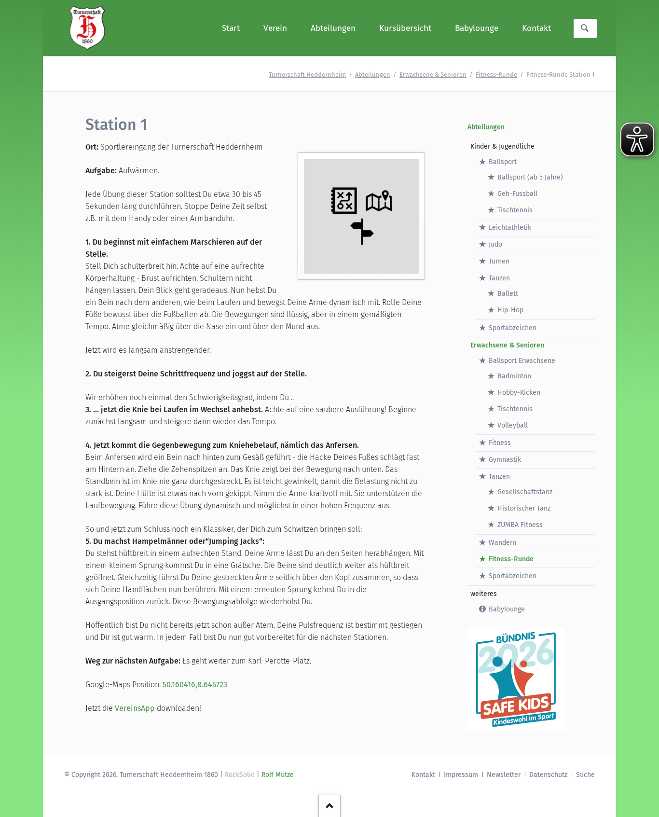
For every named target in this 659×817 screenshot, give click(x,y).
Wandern (502, 543)
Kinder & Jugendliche (502, 146)
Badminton (514, 376)
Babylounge (507, 609)
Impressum (461, 775)
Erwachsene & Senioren (433, 74)
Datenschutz (548, 775)
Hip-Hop (510, 310)
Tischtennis (515, 210)
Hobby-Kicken (518, 392)
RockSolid (240, 775)
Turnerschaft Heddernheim (307, 74)
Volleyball (512, 425)
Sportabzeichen (512, 328)
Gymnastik (505, 460)
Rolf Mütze (277, 775)
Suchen (585, 28)
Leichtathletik (510, 227)
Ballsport (503, 162)
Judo (495, 244)
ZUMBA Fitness (520, 525)
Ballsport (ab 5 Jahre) (530, 177)
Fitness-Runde (496, 74)
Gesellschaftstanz (524, 492)
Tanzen (499, 278)
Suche (585, 775)
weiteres (483, 594)
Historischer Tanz (523, 508)
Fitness (500, 443)
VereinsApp (135, 708)
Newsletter (504, 775)
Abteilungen (372, 74)
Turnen (499, 261)
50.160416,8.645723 (195, 684)
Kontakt (423, 775)
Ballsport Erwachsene (522, 361)
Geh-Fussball (517, 194)
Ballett (507, 294)
